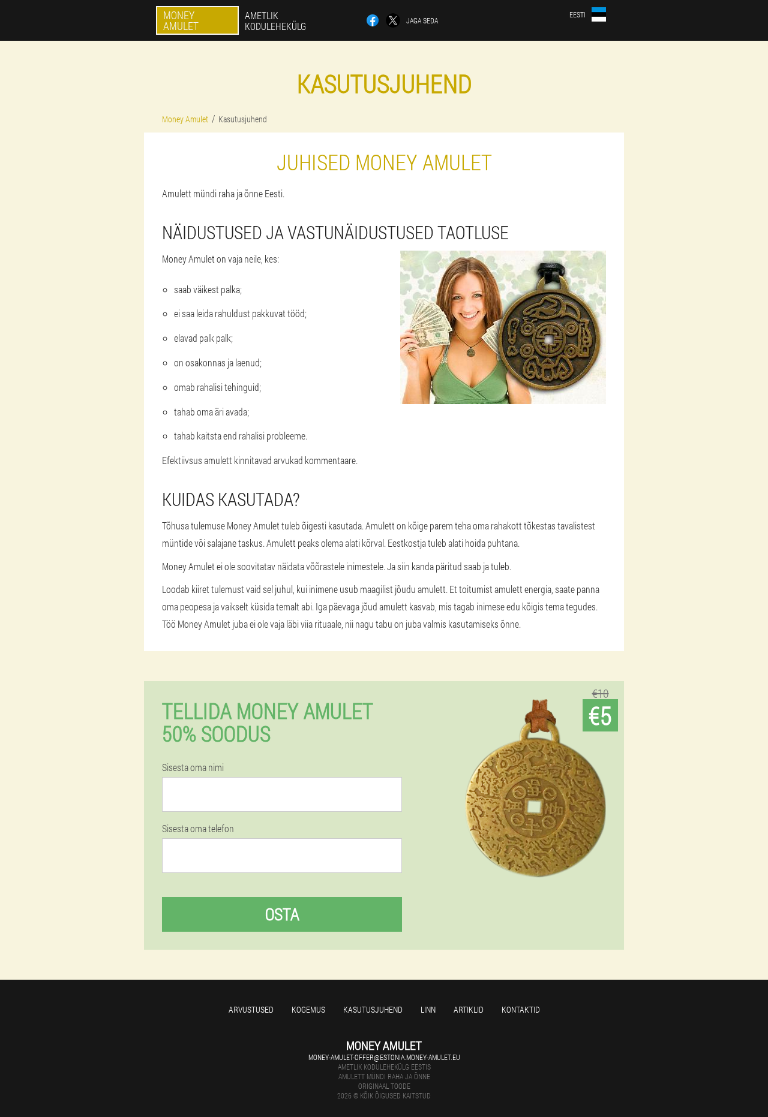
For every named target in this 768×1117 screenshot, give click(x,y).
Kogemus (308, 1009)
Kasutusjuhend (373, 1009)
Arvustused (251, 1009)
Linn (428, 1009)
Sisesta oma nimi (193, 767)
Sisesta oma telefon (198, 828)
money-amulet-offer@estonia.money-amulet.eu (384, 1057)
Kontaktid (521, 1009)
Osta (282, 914)
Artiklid (469, 1009)
